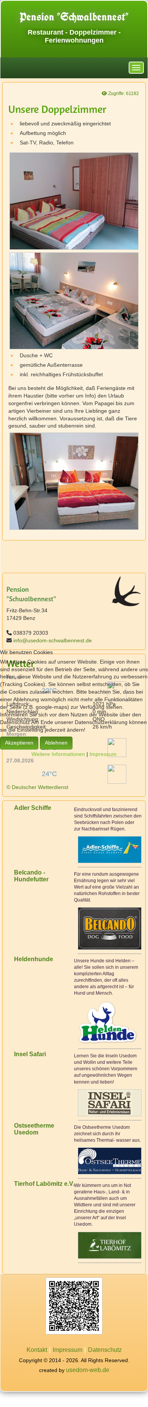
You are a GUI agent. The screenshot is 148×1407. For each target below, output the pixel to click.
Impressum (103, 754)
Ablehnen (56, 743)
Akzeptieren (19, 743)
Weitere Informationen (58, 754)
